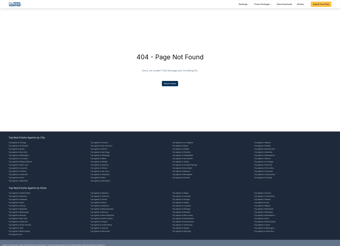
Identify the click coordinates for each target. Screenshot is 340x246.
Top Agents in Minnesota (263, 209)
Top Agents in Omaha (98, 168)
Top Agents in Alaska (180, 193)
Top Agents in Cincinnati (263, 171)
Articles (300, 4)
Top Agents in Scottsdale (18, 146)
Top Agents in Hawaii (262, 199)
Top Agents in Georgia (181, 199)
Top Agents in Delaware (17, 199)
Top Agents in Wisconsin (100, 231)
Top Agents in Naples (262, 143)
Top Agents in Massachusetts (102, 209)
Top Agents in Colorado (181, 196)
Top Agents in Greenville (18, 174)
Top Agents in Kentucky (99, 206)
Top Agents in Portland (17, 171)
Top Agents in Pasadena (99, 174)
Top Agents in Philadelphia (182, 155)
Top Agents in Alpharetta (18, 181)
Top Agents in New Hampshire (102, 215)
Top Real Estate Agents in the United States (64, 245)
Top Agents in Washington (18, 155)
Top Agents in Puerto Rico (264, 231)
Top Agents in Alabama (99, 193)
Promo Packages (262, 4)
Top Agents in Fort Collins (264, 168)
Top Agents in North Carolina (101, 218)
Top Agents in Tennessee (182, 225)
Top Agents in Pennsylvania (183, 222)
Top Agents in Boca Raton (182, 168)
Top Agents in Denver (98, 149)
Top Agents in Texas (262, 225)
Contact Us (100, 245)
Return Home (170, 83)
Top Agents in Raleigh (98, 162)
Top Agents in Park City (263, 165)
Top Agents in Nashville (263, 152)
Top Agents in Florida (98, 199)
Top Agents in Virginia (180, 228)
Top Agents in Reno (98, 178)
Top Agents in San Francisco (101, 146)
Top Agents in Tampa (180, 162)
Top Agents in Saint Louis (18, 165)
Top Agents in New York (17, 152)
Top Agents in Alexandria (100, 181)
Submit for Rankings (10, 245)
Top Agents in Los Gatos (18, 158)
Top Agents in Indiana (180, 203)
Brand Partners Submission (35, 245)
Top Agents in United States (19, 193)
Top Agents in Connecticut (264, 196)
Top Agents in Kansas (17, 206)
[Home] (15, 4)
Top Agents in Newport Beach (20, 162)
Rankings (243, 4)
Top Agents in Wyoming (181, 231)
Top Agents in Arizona (262, 193)
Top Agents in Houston (99, 143)
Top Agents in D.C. (15, 234)
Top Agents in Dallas (180, 146)
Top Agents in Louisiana (181, 206)
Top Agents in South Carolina (19, 225)
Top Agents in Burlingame (182, 174)
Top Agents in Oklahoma (18, 222)
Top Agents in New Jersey (182, 215)
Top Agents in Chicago (17, 143)
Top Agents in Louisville (17, 168)
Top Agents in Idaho (16, 203)
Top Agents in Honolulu (263, 178)
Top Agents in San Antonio (182, 158)
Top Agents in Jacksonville (264, 174)
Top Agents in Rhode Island (264, 222)
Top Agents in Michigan (181, 209)
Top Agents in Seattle (180, 149)
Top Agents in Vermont (99, 228)
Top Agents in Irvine (16, 178)
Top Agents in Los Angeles (182, 143)
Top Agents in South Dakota (101, 225)
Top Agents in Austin (16, 149)
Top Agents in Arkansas (17, 196)
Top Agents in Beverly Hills (264, 149)
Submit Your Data (321, 4)
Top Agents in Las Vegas (263, 162)
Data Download (89, 245)
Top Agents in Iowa (261, 203)
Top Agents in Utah (15, 228)
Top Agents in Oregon (99, 222)
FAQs (21, 245)
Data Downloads (284, 4)
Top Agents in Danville (181, 178)
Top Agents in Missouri (99, 212)
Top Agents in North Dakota (183, 218)
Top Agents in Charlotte (181, 152)
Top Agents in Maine (262, 206)
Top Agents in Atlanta (262, 146)
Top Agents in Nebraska (263, 212)
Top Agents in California (99, 196)
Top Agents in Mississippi (18, 212)
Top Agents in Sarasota (99, 165)
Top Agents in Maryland (17, 209)
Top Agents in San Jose (99, 171)
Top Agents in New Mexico (264, 215)
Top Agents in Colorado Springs (184, 165)
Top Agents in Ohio (261, 218)
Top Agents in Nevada (17, 215)
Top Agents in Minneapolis (264, 155)
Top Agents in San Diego (100, 152)
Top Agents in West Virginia (19, 231)
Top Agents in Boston (262, 158)
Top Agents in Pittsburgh (100, 155)
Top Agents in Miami (98, 158)
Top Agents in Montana (181, 212)
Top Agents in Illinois (98, 203)
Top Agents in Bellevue (181, 171)
